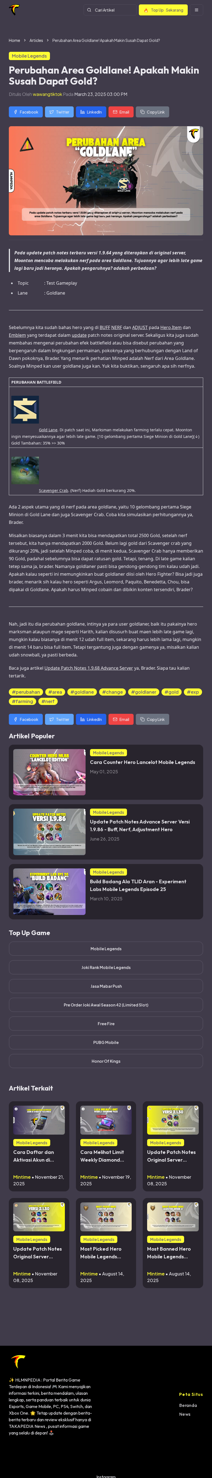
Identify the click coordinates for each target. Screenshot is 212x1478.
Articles (36, 40)
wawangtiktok (47, 94)
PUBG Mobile (106, 1042)
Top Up (167, 9)
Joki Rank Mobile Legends (106, 967)
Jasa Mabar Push (106, 986)
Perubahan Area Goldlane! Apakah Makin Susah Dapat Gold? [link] (106, 40)
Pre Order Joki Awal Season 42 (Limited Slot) (106, 1004)
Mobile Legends (106, 948)
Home (14, 40)
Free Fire (106, 1023)
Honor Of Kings (106, 1061)
